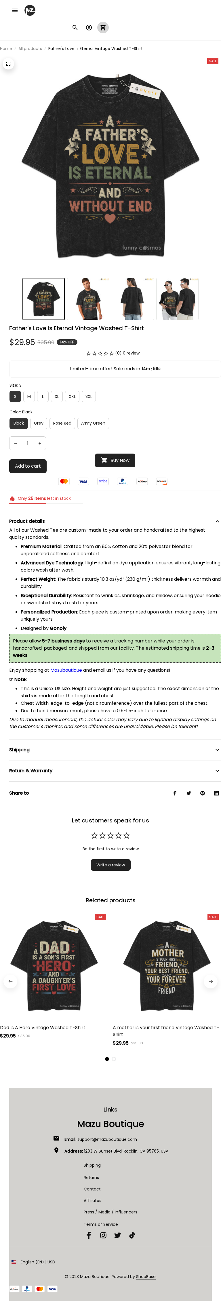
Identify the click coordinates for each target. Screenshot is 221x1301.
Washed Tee (44, 530)
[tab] (107, 1059)
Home (6, 48)
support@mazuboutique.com (107, 1139)
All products (30, 48)
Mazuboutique (66, 670)
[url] (146, 1277)
